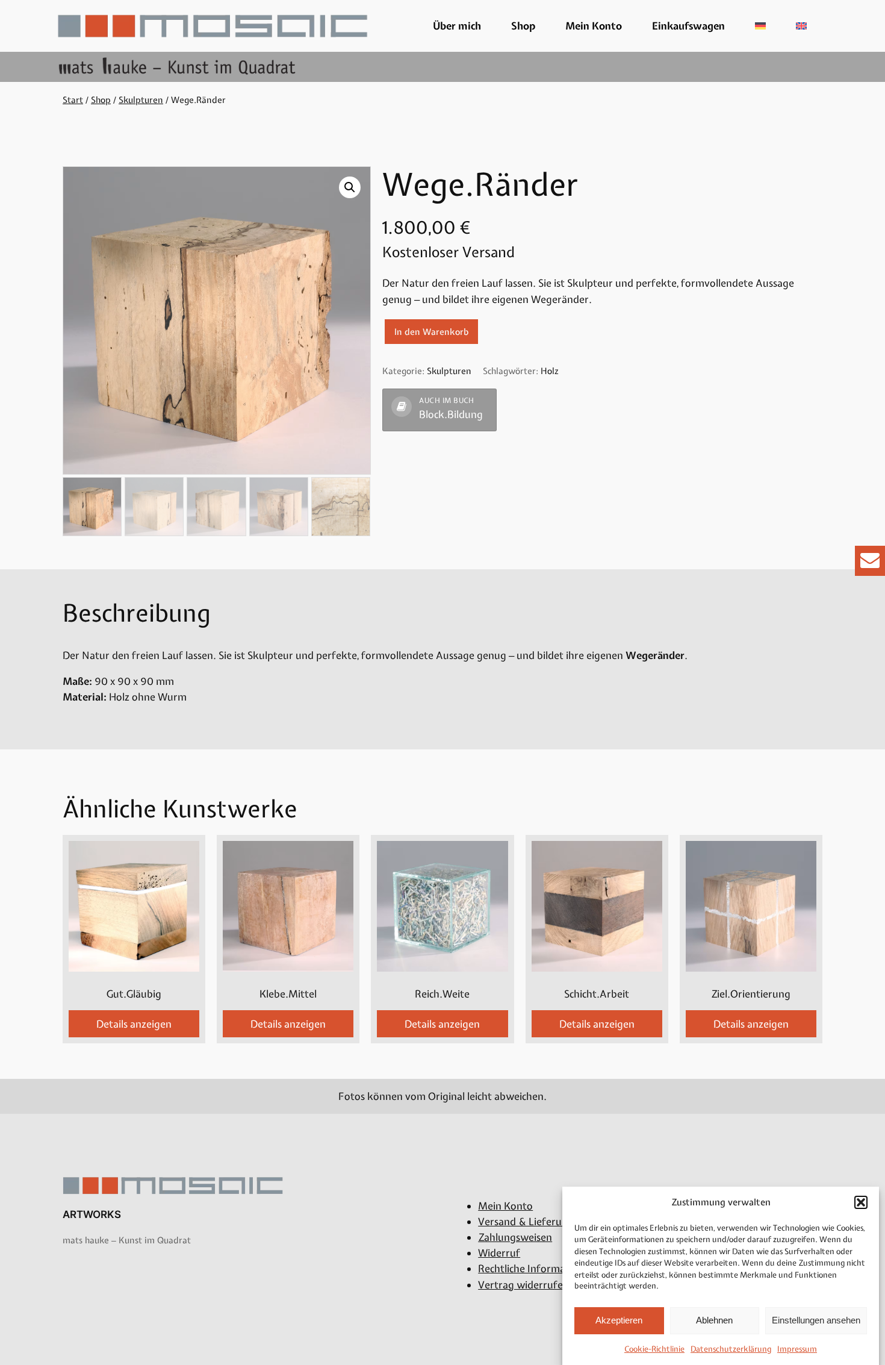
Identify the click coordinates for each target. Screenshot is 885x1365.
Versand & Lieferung (526, 1221)
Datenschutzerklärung (731, 1349)
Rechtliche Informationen (536, 1268)
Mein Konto (593, 26)
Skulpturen (141, 99)
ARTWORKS (92, 1214)
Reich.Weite (442, 994)
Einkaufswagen (688, 26)
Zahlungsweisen (515, 1237)
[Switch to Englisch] (801, 26)
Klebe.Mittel (288, 994)
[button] (861, 1202)
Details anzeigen (134, 1024)
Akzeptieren (618, 1320)
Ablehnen (714, 1320)
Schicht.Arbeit (596, 994)
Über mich (457, 26)
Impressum (797, 1349)
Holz (549, 370)
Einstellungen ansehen (816, 1320)
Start (73, 99)
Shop (523, 26)
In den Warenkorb (431, 331)
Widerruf (499, 1253)
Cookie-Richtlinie (654, 1349)
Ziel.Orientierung (750, 994)
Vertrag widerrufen (523, 1285)
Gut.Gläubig (134, 994)
